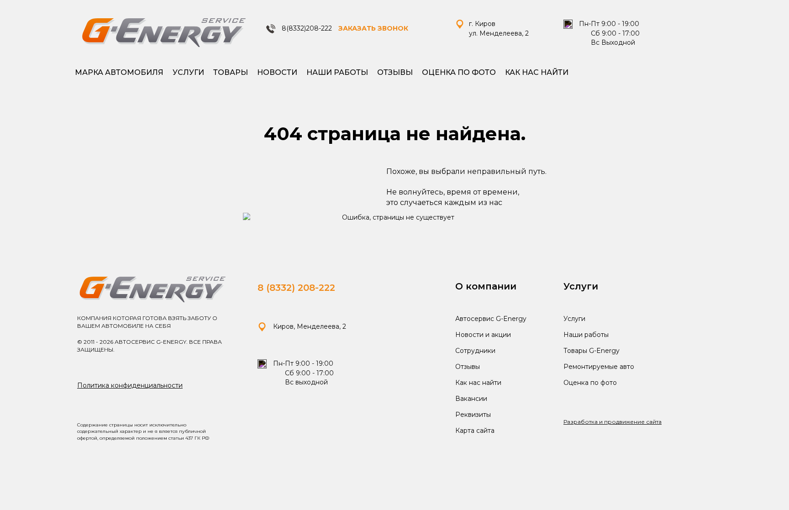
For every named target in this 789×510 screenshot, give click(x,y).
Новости (277, 72)
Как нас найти (536, 72)
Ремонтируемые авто (598, 367)
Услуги (188, 72)
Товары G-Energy (591, 351)
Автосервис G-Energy (490, 319)
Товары (230, 72)
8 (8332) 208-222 (296, 287)
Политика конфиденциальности (130, 385)
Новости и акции (483, 335)
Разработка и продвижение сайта (612, 421)
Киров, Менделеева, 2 (308, 326)
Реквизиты (473, 414)
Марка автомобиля (119, 72)
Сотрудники (475, 351)
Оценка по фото (459, 72)
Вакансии (471, 398)
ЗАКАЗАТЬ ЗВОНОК (373, 28)
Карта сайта (474, 430)
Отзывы (395, 72)
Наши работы (337, 72)
